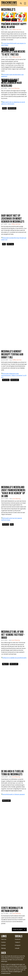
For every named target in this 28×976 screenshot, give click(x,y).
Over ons (3, 939)
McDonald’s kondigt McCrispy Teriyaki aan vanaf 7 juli (12, 354)
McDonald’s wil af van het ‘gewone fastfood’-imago (12, 634)
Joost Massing (15, 88)
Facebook (17, 939)
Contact (3, 945)
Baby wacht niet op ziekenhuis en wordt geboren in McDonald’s (12, 218)
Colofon (3, 942)
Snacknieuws (9, 2)
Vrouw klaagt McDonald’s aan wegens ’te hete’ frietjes (13, 51)
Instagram (17, 945)
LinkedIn (17, 948)
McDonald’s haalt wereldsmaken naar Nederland (11, 82)
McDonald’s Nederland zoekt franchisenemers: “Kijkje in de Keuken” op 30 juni (13, 492)
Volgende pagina (19, 929)
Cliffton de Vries (16, 29)
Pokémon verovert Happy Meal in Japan (13, 26)
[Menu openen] (25, 3)
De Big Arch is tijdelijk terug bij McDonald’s (12, 773)
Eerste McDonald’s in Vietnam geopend (12, 910)
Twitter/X (17, 942)
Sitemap (3, 948)
